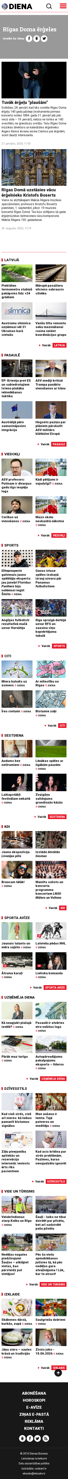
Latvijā (11, 260)
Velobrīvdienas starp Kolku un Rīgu (17, 1220)
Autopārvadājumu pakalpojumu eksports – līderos (50, 1062)
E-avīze (34, 1407)
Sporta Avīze (17, 918)
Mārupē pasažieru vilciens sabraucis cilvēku (50, 289)
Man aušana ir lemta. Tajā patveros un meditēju (48, 1120)
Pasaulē (12, 355)
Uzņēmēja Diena (19, 997)
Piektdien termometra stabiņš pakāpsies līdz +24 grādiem (17, 291)
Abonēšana (34, 1393)
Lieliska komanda (49, 975)
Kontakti (34, 1428)
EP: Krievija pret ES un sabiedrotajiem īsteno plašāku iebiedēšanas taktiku (16, 388)
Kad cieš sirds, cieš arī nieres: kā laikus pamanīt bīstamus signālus (17, 1120)
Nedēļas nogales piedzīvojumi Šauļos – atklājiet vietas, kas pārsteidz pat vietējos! (15, 1264)
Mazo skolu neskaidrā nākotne (50, 521)
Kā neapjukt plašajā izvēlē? (16, 1025)
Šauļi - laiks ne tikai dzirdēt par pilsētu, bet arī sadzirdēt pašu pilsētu (51, 1223)
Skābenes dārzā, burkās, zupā (17, 1322)
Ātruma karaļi (12, 975)
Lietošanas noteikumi (34, 1458)
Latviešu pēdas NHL (51, 945)
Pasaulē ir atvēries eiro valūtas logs (50, 1026)
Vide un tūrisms (19, 1191)
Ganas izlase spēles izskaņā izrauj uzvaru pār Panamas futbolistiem (48, 578)
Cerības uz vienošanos (16, 519)
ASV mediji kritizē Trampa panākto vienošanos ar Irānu (51, 384)
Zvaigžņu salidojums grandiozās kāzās (49, 800)
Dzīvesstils (15, 1088)
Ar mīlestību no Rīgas (47, 683)
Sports (11, 545)
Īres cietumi (16, 711)
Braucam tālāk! (13, 883)
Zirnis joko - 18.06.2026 (49, 1351)
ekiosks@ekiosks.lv (34, 1473)
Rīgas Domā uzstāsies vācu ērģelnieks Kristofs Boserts (29, 192)
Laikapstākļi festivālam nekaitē (16, 798)
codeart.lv (40, 1468)
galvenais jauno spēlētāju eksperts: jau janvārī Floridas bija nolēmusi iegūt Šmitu (16, 582)
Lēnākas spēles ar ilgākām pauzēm (49, 764)
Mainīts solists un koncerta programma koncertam (49, 889)
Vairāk (46, 345)
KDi (7, 826)
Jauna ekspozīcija (16, 854)
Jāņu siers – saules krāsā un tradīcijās (17, 1353)
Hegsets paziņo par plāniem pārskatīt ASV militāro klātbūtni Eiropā (51, 428)
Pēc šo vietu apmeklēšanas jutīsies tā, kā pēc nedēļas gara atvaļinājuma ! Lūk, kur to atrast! (50, 1264)
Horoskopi (34, 1400)
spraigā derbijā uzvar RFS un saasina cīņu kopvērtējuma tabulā (51, 627)
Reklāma (34, 1421)
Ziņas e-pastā (34, 1414)
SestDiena (14, 735)
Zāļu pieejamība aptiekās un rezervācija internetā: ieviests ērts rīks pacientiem (16, 1161)
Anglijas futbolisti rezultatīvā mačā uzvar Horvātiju (15, 624)
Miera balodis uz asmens (14, 683)
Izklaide (12, 1294)
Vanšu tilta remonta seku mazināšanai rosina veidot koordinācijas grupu (51, 329)
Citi (7, 656)
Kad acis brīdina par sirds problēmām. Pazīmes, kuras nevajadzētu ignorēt (51, 1157)
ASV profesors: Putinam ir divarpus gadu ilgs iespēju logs (17, 485)
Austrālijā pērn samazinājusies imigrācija (14, 426)
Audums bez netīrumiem (16, 763)
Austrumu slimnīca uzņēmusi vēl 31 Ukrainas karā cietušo (16, 329)
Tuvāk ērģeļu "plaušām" (25, 102)
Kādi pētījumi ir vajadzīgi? (49, 481)
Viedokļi (12, 454)
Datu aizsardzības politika (34, 1463)
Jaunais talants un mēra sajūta (16, 945)
